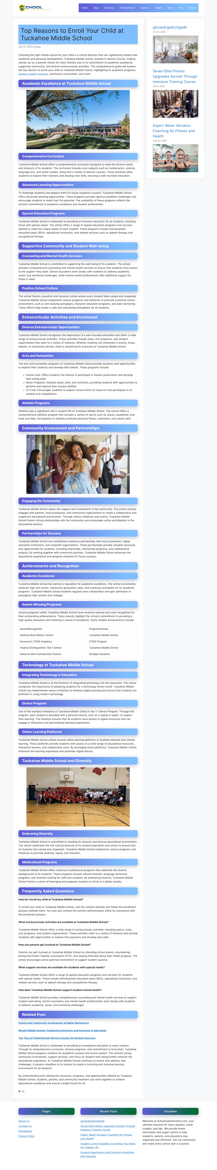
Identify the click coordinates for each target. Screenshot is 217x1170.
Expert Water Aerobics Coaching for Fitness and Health (174, 130)
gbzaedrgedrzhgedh (170, 27)
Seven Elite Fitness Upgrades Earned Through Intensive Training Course (175, 76)
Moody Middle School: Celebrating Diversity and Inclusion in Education (62, 1030)
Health (158, 7)
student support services (33, 73)
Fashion (145, 7)
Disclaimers (25, 1131)
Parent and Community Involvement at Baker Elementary (53, 1022)
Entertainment (127, 7)
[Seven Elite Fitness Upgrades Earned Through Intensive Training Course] (175, 115)
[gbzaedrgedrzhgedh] (175, 61)
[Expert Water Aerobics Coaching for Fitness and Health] (175, 170)
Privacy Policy (26, 1136)
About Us (24, 1121)
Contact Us (25, 1126)
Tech (170, 7)
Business (109, 7)
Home (85, 7)
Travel (192, 7)
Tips (181, 7)
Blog (96, 7)
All (23, 1091)
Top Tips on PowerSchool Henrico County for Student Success (57, 1038)
